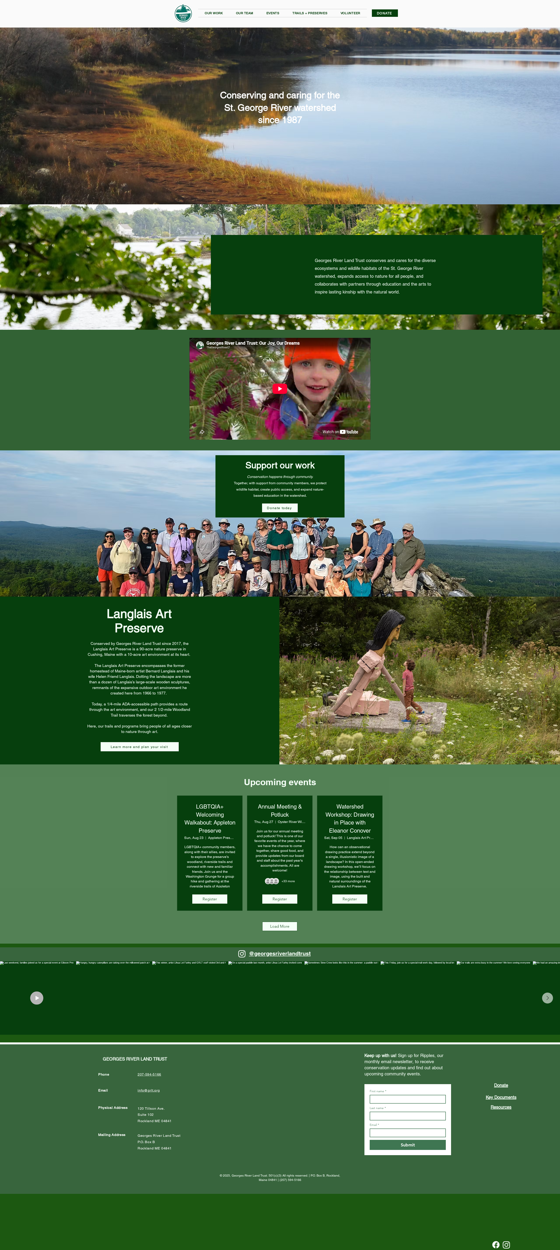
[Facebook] (496, 1245)
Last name (378, 1108)
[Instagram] (242, 953)
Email (374, 1125)
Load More (279, 926)
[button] (213, 13)
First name (378, 1091)
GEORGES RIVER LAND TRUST (135, 1059)
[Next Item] (547, 998)
